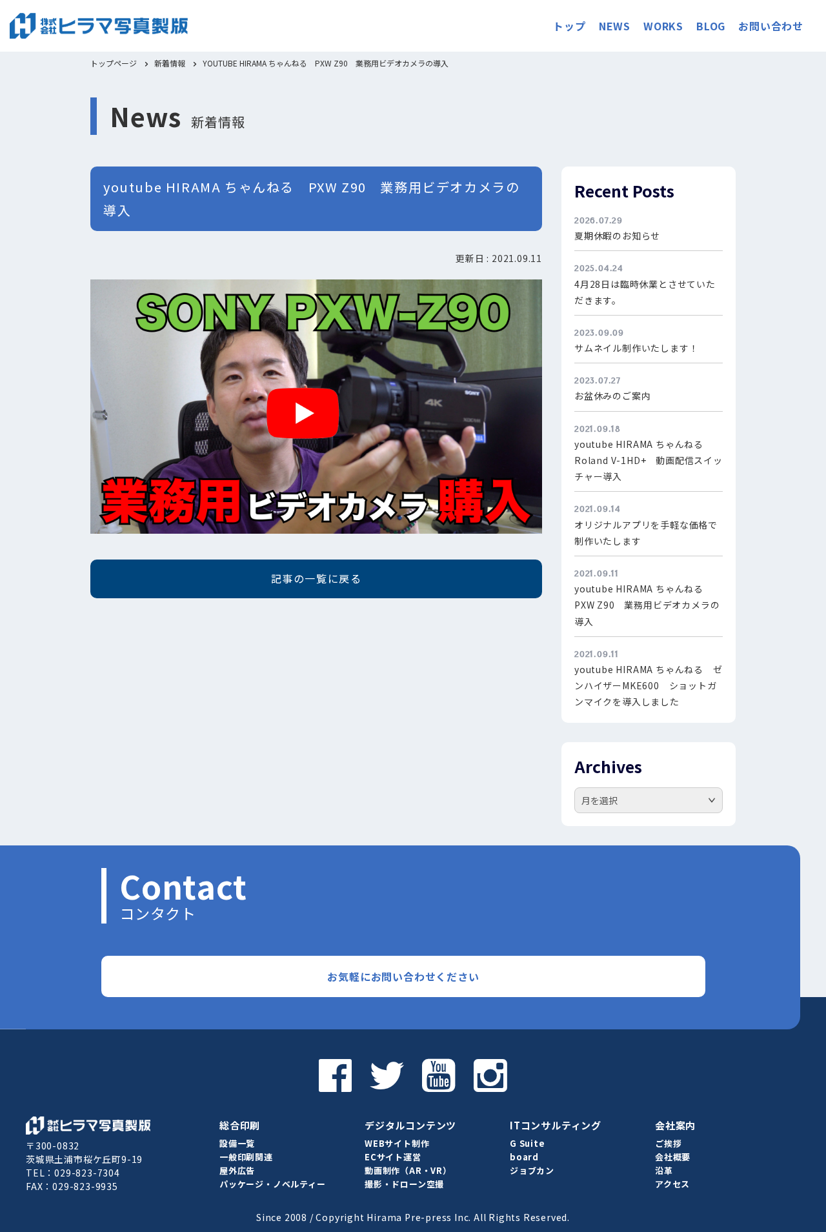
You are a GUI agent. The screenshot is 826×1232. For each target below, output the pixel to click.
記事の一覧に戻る (316, 578)
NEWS (614, 26)
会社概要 (672, 1157)
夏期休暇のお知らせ (617, 235)
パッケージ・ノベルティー (272, 1184)
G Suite (527, 1143)
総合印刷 (239, 1125)
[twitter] (387, 1074)
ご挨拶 (668, 1143)
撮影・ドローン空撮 (404, 1184)
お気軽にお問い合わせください (403, 976)
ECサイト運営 (393, 1157)
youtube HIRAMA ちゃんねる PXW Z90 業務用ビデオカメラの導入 (647, 604)
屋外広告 (237, 1170)
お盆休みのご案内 (612, 395)
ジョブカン (532, 1170)
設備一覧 (237, 1143)
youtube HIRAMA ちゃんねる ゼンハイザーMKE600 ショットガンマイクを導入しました (648, 685)
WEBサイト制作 (397, 1143)
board (524, 1157)
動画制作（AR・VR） (408, 1170)
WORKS (663, 26)
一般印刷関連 (246, 1157)
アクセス (672, 1184)
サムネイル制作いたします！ (636, 347)
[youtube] (438, 1074)
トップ (569, 26)
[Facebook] (335, 1074)
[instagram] (490, 1074)
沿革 (664, 1170)
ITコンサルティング (555, 1125)
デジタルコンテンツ (410, 1125)
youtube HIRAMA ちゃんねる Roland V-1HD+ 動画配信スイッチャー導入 (648, 460)
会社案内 (675, 1125)
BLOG (710, 26)
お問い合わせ (770, 26)
